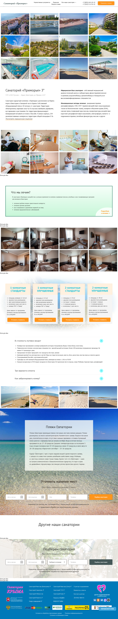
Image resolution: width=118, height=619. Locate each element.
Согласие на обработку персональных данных (49, 613)
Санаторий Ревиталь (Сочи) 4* (62, 586)
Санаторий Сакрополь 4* (36, 590)
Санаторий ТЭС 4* (59, 590)
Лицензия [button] (56, 2)
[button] (19, 119)
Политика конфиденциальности (74, 613)
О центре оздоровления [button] (81, 586)
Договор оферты (79, 598)
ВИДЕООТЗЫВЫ (58, 601)
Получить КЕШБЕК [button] (59, 598)
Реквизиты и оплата (80, 590)
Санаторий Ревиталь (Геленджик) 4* (40, 586)
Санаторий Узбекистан (36, 594)
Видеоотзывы (56, 4)
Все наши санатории (68, 2)
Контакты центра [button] (79, 594)
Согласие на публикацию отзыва (59, 615)
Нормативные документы (42, 2)
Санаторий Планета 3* (36, 598)
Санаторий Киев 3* (59, 594)
